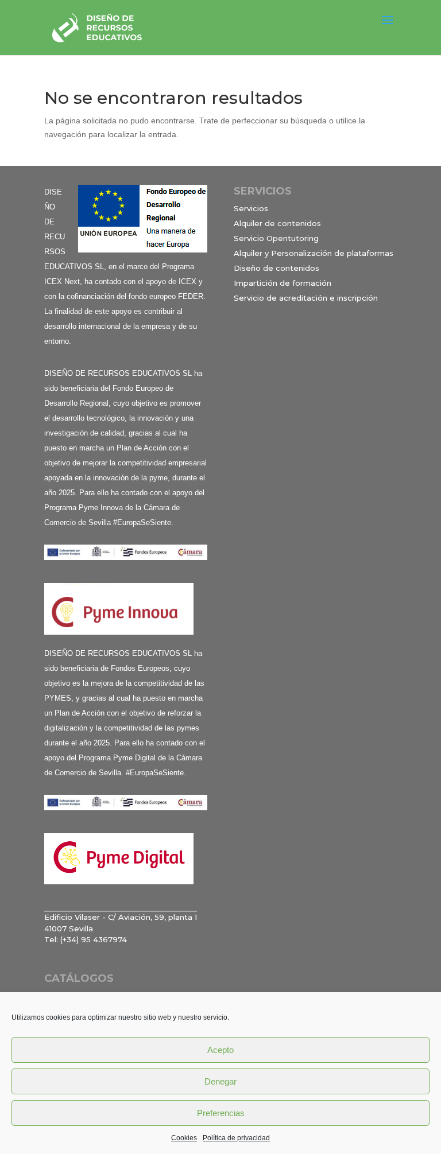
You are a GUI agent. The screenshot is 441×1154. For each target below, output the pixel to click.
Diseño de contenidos (276, 268)
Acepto (220, 1050)
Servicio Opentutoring (276, 238)
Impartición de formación (282, 282)
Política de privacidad (236, 1138)
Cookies (184, 1138)
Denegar (220, 1081)
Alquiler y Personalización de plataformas (313, 253)
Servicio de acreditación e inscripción (306, 297)
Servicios (251, 208)
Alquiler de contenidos (277, 223)
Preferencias (221, 1113)
